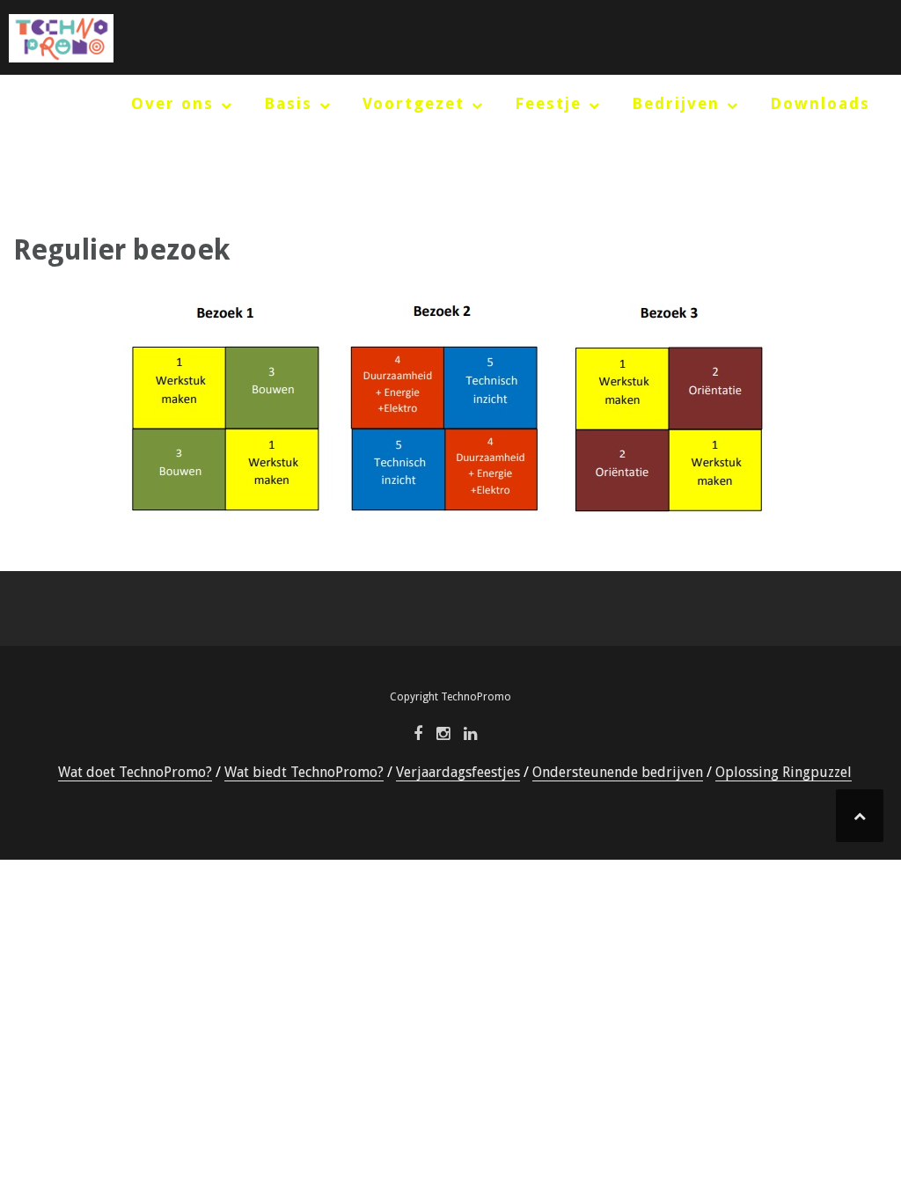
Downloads (820, 103)
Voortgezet (414, 103)
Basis (288, 103)
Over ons (172, 103)
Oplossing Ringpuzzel (783, 772)
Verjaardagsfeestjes (458, 772)
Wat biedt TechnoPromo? (304, 772)
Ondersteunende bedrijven (617, 772)
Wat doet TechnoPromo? (135, 772)
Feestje (548, 103)
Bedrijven (676, 103)
